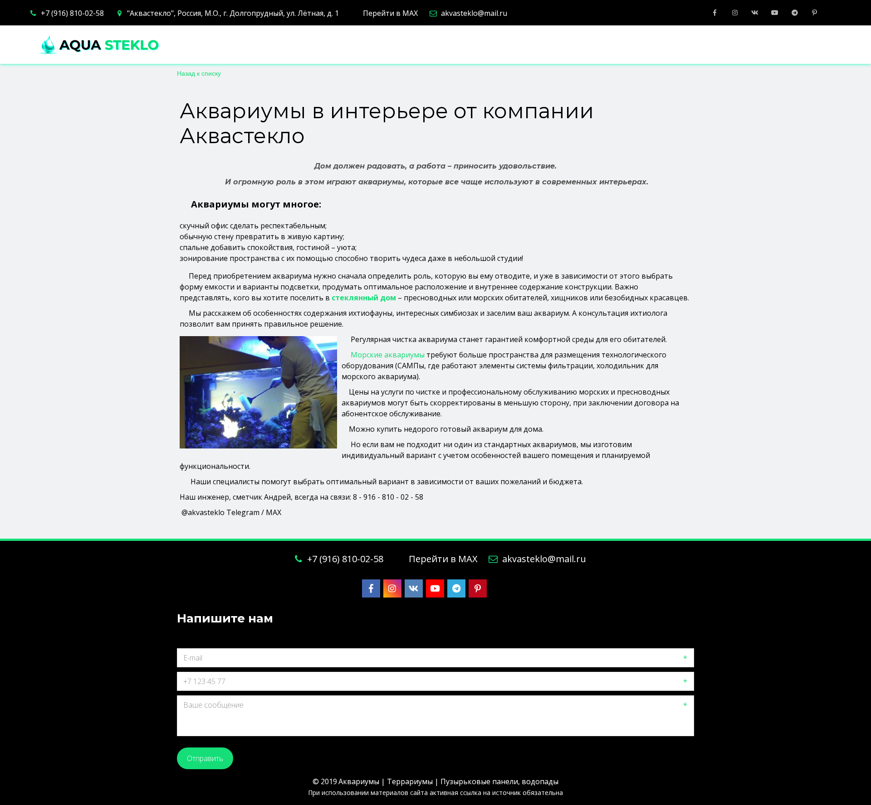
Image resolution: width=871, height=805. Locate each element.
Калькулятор (462, 45)
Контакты (529, 45)
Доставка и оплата (609, 45)
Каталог (339, 45)
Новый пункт (771, 45)
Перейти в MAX (390, 13)
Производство (266, 45)
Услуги (396, 45)
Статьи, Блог (697, 45)
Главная (199, 45)
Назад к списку (199, 72)
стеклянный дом (364, 298)
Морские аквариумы (388, 355)
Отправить (205, 758)
